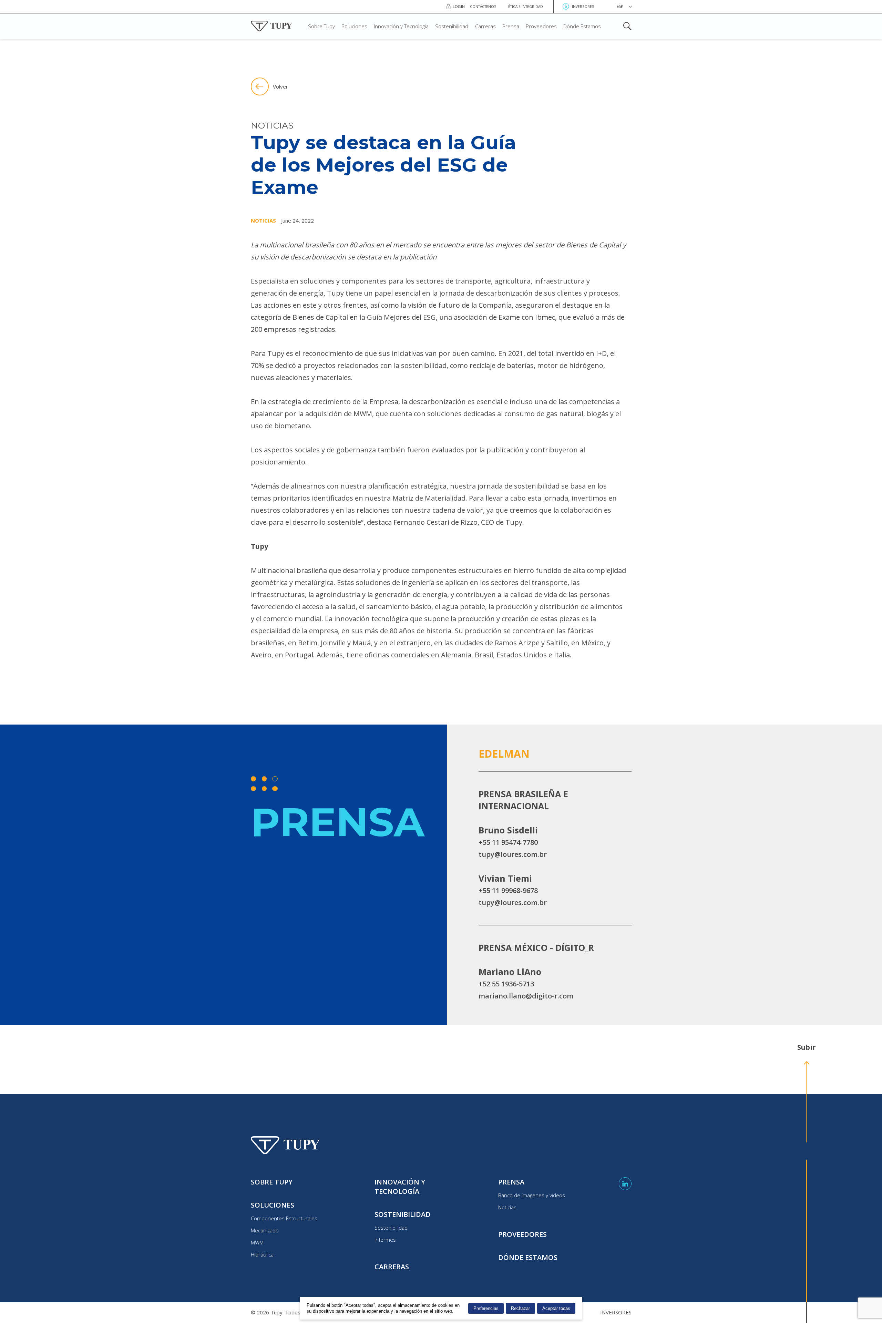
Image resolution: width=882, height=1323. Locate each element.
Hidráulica (262, 1254)
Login (459, 6)
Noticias (507, 1207)
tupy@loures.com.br (513, 854)
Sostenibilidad (451, 26)
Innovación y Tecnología (401, 26)
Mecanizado (265, 1230)
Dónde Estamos (582, 26)
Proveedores (541, 26)
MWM (257, 1242)
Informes (385, 1239)
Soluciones (354, 26)
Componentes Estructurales (284, 1218)
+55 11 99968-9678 (508, 890)
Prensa (510, 26)
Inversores (583, 6)
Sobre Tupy (321, 26)
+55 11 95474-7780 (508, 842)
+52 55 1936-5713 (506, 983)
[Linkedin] (625, 1183)
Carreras (485, 26)
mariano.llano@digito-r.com (526, 996)
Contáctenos (483, 6)
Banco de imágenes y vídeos (531, 1195)
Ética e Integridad (525, 6)
